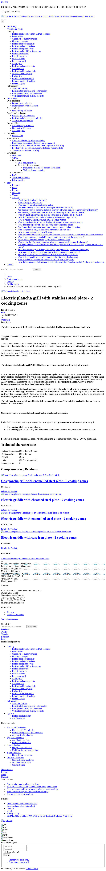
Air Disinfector (18, 718)
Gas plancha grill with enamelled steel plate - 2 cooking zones (44, 481)
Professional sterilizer (21, 716)
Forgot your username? (19, 860)
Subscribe (32, 627)
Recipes (15, 185)
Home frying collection (22, 755)
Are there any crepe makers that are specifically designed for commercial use (51, 212)
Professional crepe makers (23, 661)
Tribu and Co (32, 868)
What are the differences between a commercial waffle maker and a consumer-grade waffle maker (60, 234)
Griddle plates (13, 284)
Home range (12, 98)
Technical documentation (34, 170)
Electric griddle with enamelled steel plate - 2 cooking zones (43, 518)
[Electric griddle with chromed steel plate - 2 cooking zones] (31, 494)
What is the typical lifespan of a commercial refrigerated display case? (48, 257)
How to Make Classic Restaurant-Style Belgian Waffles (42, 220)
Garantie (10, 808)
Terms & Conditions (21, 177)
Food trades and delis (40, 558)
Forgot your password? (19, 862)
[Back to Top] (2, 561)
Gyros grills (17, 678)
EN (6, 2)
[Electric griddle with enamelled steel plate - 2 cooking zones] (35, 513)
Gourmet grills (18, 765)
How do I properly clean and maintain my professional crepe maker (47, 217)
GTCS (15, 158)
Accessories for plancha (22, 735)
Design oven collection (22, 747)
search (4, 269)
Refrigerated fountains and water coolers (29, 706)
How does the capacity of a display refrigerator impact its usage (45, 225)
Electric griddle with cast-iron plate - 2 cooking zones (39, 537)
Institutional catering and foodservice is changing (33, 143)
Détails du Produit (9, 491)
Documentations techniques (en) (21, 806)
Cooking (10, 281)
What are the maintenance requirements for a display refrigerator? (46, 259)
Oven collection (13, 745)
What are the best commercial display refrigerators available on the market (50, 215)
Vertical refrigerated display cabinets (28, 711)
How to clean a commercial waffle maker (36, 232)
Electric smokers (19, 671)
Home (9, 277)
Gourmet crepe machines (23, 760)
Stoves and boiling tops (22, 688)
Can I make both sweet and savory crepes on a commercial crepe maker (49, 227)
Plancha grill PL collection (23, 730)
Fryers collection (14, 752)
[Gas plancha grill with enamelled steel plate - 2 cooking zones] (30, 475)
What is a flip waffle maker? (30, 202)
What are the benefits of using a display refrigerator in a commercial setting (50, 222)
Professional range (15, 29)
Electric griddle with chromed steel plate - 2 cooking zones (42, 500)
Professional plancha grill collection (27, 732)
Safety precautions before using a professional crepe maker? (44, 239)
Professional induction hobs (24, 686)
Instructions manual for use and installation (41, 168)
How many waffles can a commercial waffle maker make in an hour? (48, 254)
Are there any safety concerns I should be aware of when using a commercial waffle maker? (58, 210)
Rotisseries (17, 691)
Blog (9, 182)
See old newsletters (9, 619)
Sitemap (10, 612)
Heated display (18, 698)
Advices (15, 197)
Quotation (5, 320)
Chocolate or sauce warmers (24, 654)
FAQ (14, 175)
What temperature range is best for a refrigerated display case (44, 230)
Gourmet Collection (15, 757)
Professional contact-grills (23, 659)
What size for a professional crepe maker (35, 205)
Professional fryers (20, 669)
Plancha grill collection (16, 727)
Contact (10, 264)
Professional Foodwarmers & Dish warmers (31, 649)
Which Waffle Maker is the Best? (32, 200)
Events (15, 190)
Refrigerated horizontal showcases (27, 708)
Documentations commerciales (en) (22, 803)
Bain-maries (17, 651)
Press (14, 187)
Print (3, 312)
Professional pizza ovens (23, 664)
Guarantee (16, 155)
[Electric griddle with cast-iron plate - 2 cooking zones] (36, 531)
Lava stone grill (19, 676)
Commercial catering (10, 558)
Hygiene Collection (15, 737)
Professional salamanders (23, 693)
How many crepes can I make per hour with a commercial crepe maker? (49, 252)
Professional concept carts (23, 681)
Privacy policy (18, 180)
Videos (15, 195)
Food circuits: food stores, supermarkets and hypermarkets (37, 148)
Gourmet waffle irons (21, 762)
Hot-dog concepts (20, 656)
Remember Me (13, 852)
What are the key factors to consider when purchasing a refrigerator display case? (53, 242)
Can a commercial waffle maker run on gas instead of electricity (45, 207)
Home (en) (11, 26)
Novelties (16, 192)
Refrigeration (12, 701)
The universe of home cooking (25, 150)
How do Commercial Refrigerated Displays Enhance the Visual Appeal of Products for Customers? (61, 262)
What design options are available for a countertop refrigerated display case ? (51, 237)
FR (2, 2)
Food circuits (25, 558)
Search (37, 269)
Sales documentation (27, 163)
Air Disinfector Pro (20, 740)
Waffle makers (18, 674)
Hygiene (10, 713)
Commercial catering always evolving (28, 140)
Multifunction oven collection (25, 750)
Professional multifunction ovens (26, 666)
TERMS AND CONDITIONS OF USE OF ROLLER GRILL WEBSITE (39, 816)
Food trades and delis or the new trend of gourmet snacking (38, 145)
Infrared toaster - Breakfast (23, 696)
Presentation (17, 135)
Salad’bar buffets (19, 703)
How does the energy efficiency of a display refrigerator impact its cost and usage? (53, 249)
